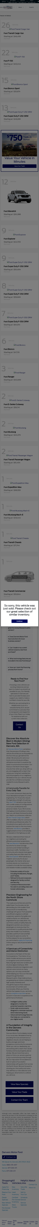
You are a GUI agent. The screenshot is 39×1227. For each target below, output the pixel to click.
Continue (19, 621)
